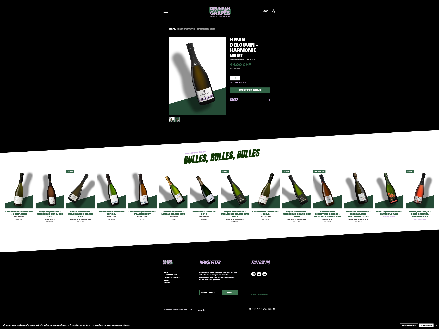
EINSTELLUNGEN (409, 325)
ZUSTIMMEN (426, 325)
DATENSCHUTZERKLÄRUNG (118, 325)
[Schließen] (436, 325)
